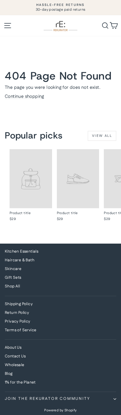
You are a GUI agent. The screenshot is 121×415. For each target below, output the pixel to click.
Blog (9, 374)
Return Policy (17, 313)
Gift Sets (13, 277)
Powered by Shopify (60, 410)
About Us (13, 347)
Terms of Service (20, 330)
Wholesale (14, 365)
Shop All (12, 286)
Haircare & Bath (19, 260)
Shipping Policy (19, 304)
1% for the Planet (20, 382)
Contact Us (15, 356)
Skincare (13, 269)
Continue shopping (24, 96)
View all (102, 135)
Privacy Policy (17, 321)
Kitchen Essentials (21, 251)
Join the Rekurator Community (47, 399)
